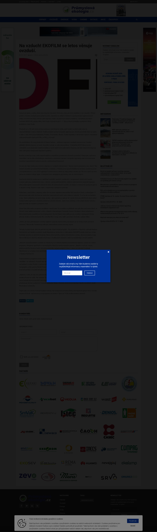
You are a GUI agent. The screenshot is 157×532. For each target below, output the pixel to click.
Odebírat (90, 273)
